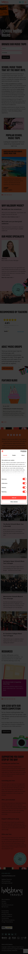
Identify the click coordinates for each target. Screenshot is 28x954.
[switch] (24, 483)
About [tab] (22, 455)
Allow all (14, 497)
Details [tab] (14, 455)
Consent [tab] (5, 455)
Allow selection (14, 501)
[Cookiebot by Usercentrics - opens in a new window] (20, 451)
